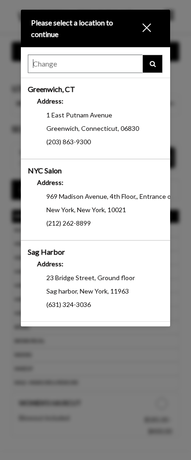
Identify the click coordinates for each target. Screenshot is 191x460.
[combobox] (95, 66)
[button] (150, 28)
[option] (95, 118)
